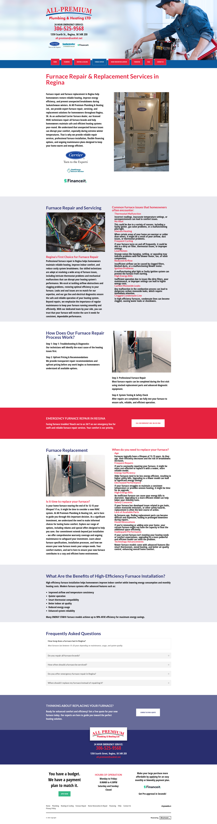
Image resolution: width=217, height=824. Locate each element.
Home (55, 62)
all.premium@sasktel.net (69, 38)
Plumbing (67, 62)
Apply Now (64, 794)
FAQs (148, 62)
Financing (137, 62)
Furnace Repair (99, 62)
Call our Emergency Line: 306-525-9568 (148, 423)
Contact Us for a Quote (148, 712)
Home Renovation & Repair (119, 62)
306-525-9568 (69, 28)
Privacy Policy (51, 808)
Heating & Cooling (82, 62)
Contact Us (160, 62)
